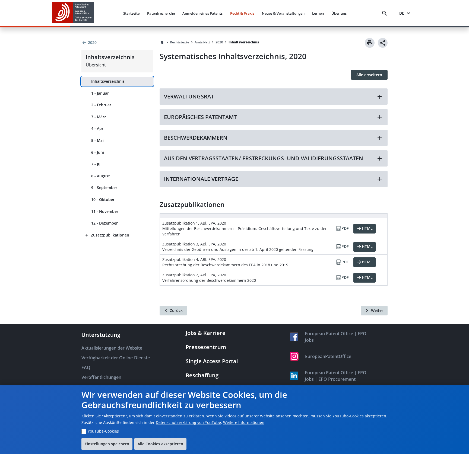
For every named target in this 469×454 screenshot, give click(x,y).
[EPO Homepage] (73, 13)
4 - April (98, 128)
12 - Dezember (104, 223)
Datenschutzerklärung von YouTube (188, 422)
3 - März (98, 116)
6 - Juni (97, 152)
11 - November (104, 211)
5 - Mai (97, 140)
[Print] (370, 43)
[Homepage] (162, 42)
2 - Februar (101, 104)
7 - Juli (97, 164)
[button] (274, 96)
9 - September (104, 187)
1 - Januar (100, 93)
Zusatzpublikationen (110, 235)
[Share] (383, 43)
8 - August (100, 175)
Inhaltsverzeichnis (108, 81)
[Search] (385, 13)
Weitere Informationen (243, 422)
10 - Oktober (103, 199)
